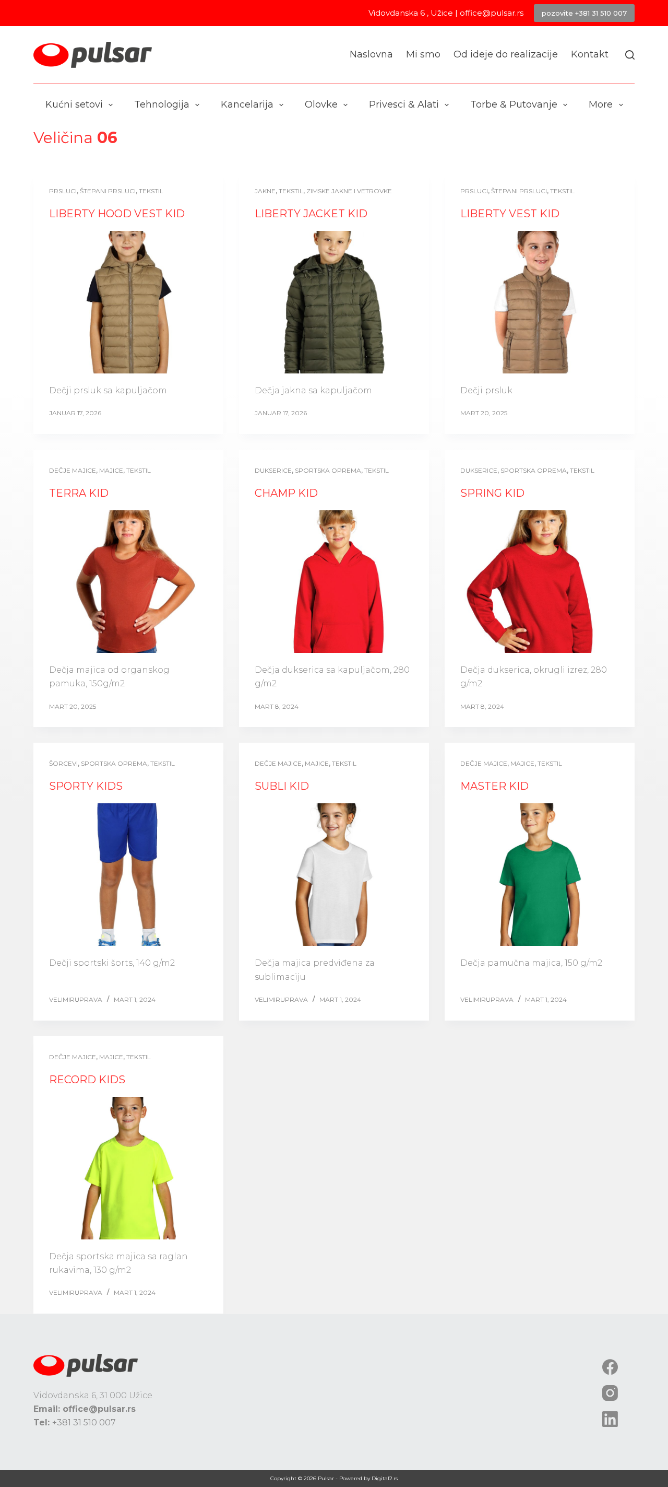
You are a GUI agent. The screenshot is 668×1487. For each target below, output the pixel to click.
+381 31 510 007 (84, 1422)
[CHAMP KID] (334, 581)
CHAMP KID (286, 493)
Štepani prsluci (108, 191)
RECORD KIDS (87, 1079)
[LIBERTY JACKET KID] (334, 302)
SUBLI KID (282, 786)
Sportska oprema (328, 470)
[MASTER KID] (540, 874)
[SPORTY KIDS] (128, 874)
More (601, 104)
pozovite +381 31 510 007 (584, 13)
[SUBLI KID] (334, 874)
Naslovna (371, 54)
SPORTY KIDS (86, 786)
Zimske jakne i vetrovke (349, 191)
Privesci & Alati (404, 104)
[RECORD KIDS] (128, 1168)
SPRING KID (492, 493)
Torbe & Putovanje (513, 104)
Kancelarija (247, 104)
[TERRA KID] (128, 581)
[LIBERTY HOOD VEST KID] (128, 302)
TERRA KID (79, 493)
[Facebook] (610, 1367)
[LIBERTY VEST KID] (540, 302)
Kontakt (590, 54)
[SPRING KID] (540, 581)
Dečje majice (72, 470)
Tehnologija (161, 104)
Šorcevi (63, 763)
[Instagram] (610, 1393)
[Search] (630, 55)
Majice (111, 470)
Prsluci (63, 191)
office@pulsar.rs (491, 13)
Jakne (265, 191)
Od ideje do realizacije (506, 54)
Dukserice (273, 470)
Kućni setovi (74, 104)
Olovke (321, 104)
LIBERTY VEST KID (509, 213)
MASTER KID (494, 786)
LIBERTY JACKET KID (311, 213)
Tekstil (151, 191)
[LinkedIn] (610, 1419)
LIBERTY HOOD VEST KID (117, 213)
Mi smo (423, 54)
